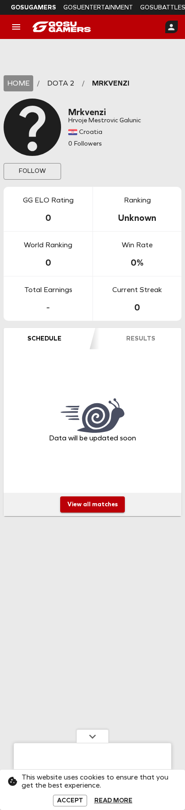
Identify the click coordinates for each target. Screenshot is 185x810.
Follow (32, 171)
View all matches (92, 504)
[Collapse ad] (92, 736)
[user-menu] (171, 27)
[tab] (44, 338)
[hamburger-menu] (16, 27)
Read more (113, 800)
